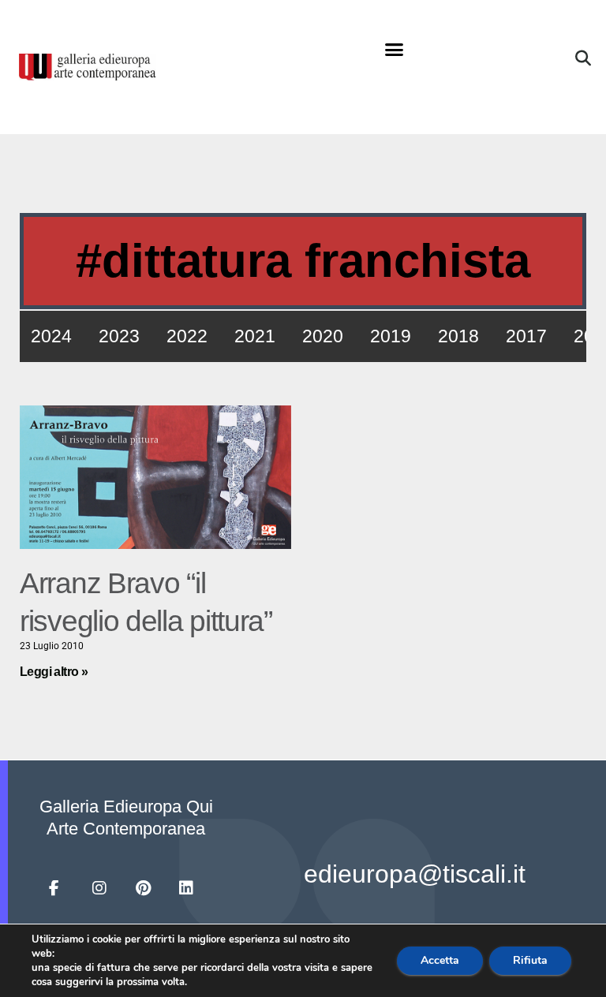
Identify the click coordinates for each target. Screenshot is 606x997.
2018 (458, 336)
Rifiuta (530, 960)
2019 (390, 336)
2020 (322, 336)
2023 (119, 336)
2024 (51, 336)
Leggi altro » (54, 671)
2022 (187, 336)
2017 (526, 336)
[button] (394, 50)
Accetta (440, 960)
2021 (254, 336)
